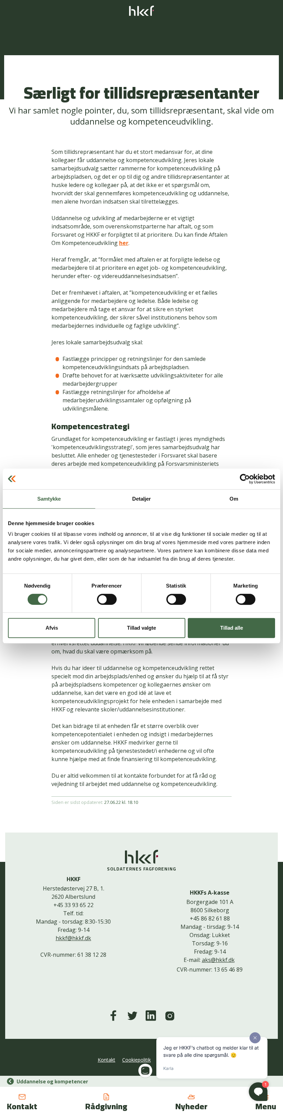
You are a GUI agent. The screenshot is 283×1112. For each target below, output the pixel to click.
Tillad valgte (141, 628)
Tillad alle (231, 628)
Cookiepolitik (136, 1059)
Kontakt (106, 1059)
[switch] (107, 599)
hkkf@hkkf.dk (73, 938)
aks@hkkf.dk (218, 960)
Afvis (52, 628)
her (123, 243)
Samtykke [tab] (49, 499)
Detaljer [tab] (141, 499)
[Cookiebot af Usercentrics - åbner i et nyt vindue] (245, 479)
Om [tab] (234, 499)
